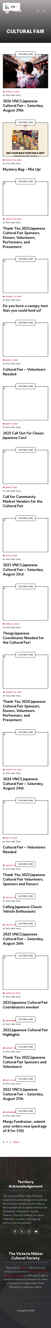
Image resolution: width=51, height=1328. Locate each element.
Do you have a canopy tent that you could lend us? (25, 308)
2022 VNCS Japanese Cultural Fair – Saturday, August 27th (23, 1094)
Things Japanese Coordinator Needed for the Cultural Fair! (23, 638)
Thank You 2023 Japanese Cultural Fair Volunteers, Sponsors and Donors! (24, 879)
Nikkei (23, 1268)
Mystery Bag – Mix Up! (22, 169)
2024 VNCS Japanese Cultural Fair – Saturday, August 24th (23, 783)
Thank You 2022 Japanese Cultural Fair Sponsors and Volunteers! (24, 1062)
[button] (38, 11)
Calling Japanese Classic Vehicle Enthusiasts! (22, 909)
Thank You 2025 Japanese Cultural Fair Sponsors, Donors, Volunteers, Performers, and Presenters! (24, 237)
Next (17, 1142)
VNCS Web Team (13, 95)
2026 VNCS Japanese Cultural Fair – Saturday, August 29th (23, 105)
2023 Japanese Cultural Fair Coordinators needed (25, 1004)
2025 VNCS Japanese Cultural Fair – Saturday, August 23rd (23, 569)
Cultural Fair (25, 54)
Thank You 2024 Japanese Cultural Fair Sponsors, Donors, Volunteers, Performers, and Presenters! (24, 710)
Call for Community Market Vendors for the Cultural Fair (22, 501)
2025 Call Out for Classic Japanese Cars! (23, 435)
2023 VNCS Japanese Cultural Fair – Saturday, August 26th (23, 939)
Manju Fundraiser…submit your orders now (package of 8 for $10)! (25, 1126)
